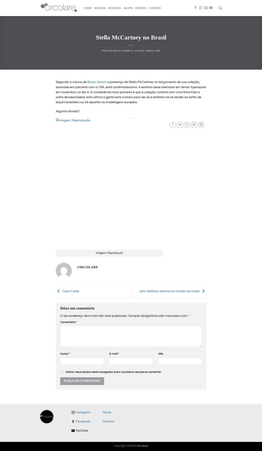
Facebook (82, 421)
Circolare (152, 50)
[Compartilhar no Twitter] (180, 125)
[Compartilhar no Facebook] (172, 125)
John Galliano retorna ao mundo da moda (169, 291)
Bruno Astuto (96, 82)
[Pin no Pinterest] (194, 125)
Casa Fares (70, 291)
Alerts (128, 7)
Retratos (114, 7)
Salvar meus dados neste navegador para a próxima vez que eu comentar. (113, 372)
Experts (140, 7)
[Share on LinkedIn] (201, 125)
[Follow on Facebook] (195, 8)
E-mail (114, 353)
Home (88, 7)
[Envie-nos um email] (205, 8)
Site (160, 353)
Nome (65, 353)
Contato (155, 7)
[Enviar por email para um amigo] (187, 125)
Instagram (83, 412)
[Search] (220, 8)
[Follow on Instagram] (200, 8)
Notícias (100, 7)
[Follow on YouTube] (210, 8)
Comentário (68, 322)
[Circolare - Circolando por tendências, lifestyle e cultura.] (59, 8)
